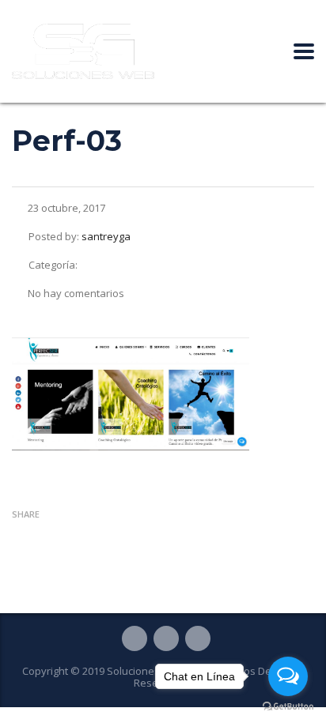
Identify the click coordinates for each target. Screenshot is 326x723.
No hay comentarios (76, 293)
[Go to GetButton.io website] (288, 707)
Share (26, 514)
